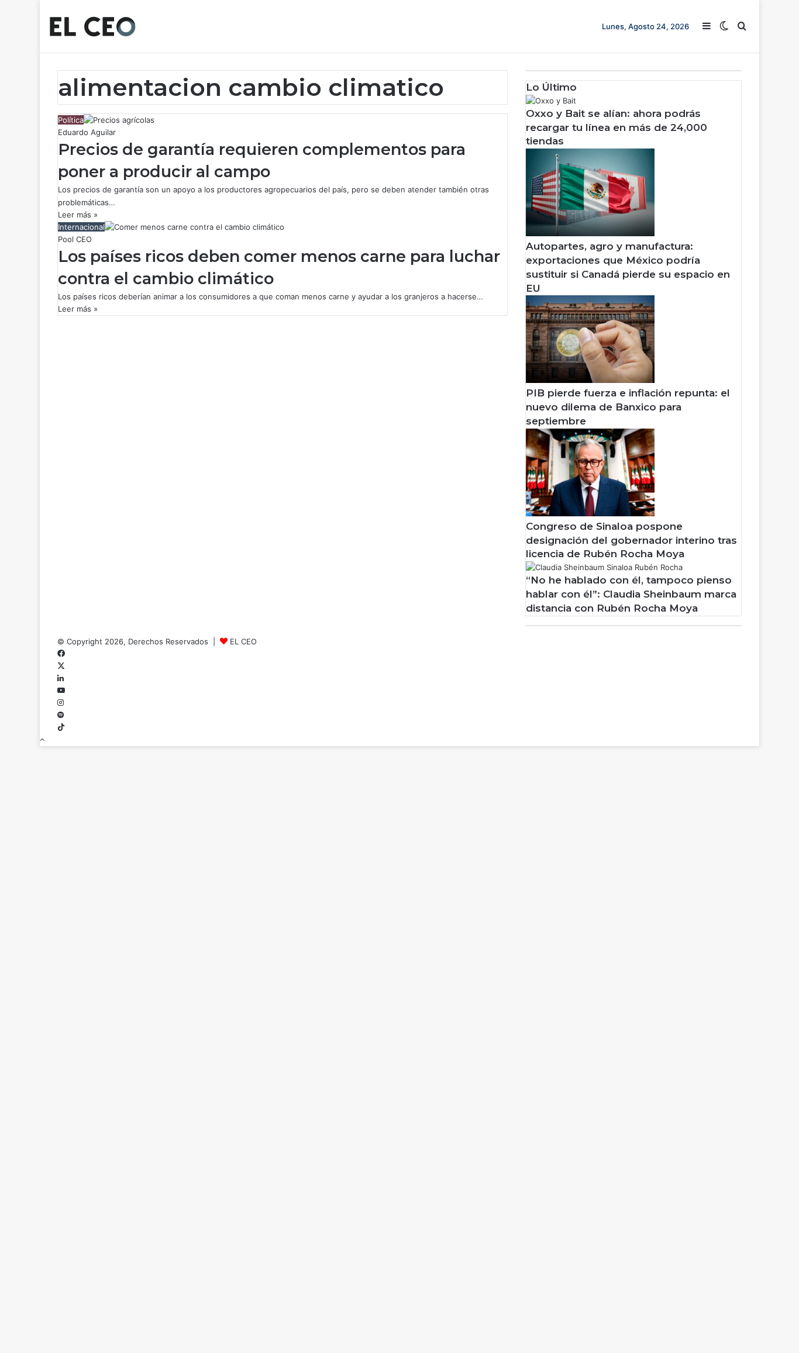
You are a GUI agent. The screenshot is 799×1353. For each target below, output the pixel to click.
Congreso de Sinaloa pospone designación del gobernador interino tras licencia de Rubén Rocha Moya (631, 540)
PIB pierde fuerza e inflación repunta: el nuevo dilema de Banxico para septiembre (628, 407)
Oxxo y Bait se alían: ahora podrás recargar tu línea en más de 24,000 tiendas (616, 127)
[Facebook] (61, 653)
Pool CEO (75, 239)
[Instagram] (60, 702)
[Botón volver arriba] (42, 739)
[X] (61, 666)
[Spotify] (60, 715)
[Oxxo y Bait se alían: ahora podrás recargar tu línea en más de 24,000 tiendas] (551, 100)
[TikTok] (61, 727)
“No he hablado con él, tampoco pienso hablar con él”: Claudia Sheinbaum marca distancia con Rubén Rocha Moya (631, 594)
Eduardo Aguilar (87, 132)
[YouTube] (61, 690)
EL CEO (243, 641)
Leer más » (78, 214)
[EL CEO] (92, 26)
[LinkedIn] (60, 678)
